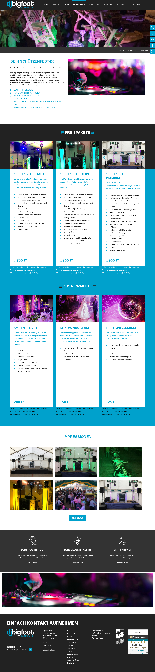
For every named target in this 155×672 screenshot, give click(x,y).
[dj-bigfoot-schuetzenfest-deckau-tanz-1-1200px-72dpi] (76, 510)
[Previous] (12, 155)
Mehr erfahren (33, 578)
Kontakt (136, 5)
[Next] (50, 155)
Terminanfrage (122, 5)
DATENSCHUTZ (22, 658)
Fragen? (108, 5)
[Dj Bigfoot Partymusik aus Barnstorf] (20, 4)
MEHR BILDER (77, 533)
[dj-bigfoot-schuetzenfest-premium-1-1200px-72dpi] (120, 510)
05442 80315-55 (48, 653)
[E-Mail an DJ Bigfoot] (49, 658)
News (66, 5)
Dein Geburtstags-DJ (77, 565)
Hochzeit (71, 653)
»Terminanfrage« (97, 646)
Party (70, 659)
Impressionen (95, 5)
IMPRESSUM (11, 658)
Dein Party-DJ (122, 565)
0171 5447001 (48, 656)
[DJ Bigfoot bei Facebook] (30, 658)
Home (46, 5)
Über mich (56, 5)
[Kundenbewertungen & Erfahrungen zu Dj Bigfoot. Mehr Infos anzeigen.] (138, 650)
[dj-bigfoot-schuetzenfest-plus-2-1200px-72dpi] (31, 510)
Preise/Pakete (79, 5)
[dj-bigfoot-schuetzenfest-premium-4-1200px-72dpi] (31, 477)
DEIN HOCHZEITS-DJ (32, 565)
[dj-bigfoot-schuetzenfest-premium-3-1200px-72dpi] (76, 477)
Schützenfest (72, 651)
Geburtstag (71, 656)
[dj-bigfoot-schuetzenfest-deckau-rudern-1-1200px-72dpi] (120, 477)
